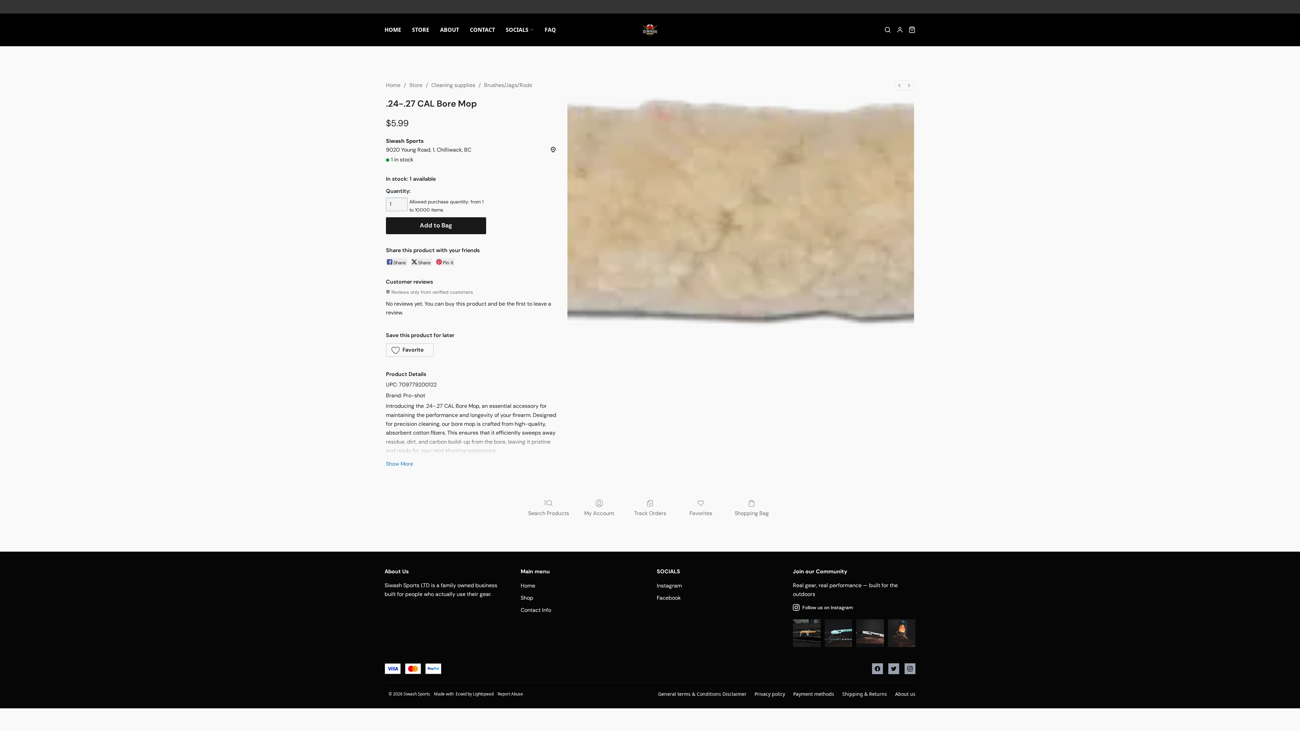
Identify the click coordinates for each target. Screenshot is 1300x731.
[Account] (899, 29)
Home (393, 85)
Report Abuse (510, 694)
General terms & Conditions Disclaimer (702, 694)
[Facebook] (877, 668)
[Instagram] (910, 668)
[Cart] (912, 29)
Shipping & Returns (864, 694)
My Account (599, 513)
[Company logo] (650, 29)
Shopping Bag (752, 513)
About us (905, 694)
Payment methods (813, 694)
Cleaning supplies (453, 85)
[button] (410, 350)
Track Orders (650, 513)
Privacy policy (770, 694)
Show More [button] (399, 463)
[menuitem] (899, 85)
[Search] (887, 29)
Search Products (548, 513)
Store (415, 85)
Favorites (701, 513)
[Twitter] (893, 668)
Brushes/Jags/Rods (508, 85)
